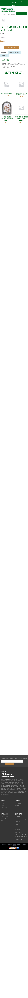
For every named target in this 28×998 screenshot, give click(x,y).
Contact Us (4, 807)
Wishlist (17, 805)
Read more (7, 82)
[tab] (4, 52)
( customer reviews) (12, 37)
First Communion (9, 12)
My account (18, 803)
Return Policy (4, 818)
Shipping (3, 821)
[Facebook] (13, 5)
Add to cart (11, 47)
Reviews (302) (4, 55)
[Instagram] (15, 5)
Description (4, 52)
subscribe (9, 763)
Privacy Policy (4, 816)
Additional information (14, 52)
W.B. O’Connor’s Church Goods (12, 1)
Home (2, 12)
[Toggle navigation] (23, 9)
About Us (3, 805)
